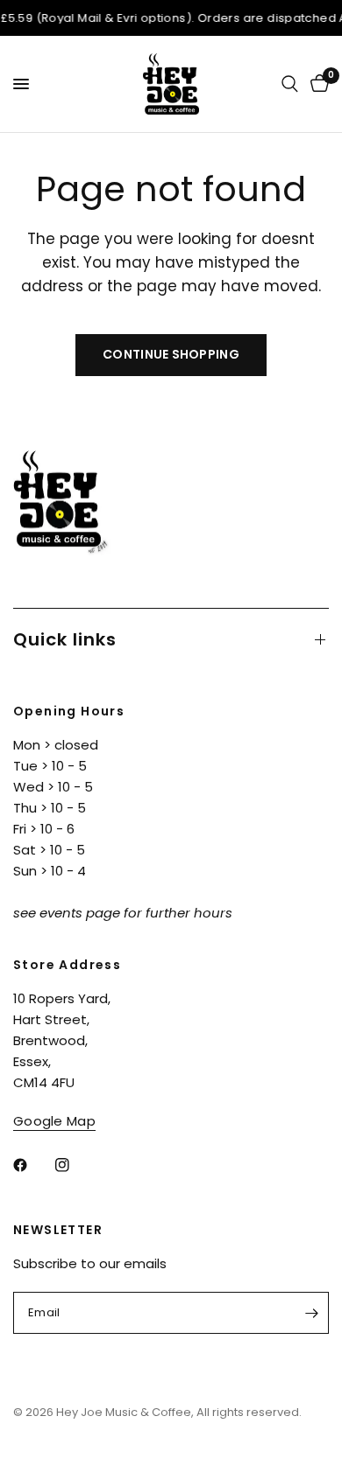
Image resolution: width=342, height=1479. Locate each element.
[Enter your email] (311, 1313)
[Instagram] (74, 1165)
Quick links (65, 639)
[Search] (289, 84)
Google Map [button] (54, 1120)
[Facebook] (32, 1165)
